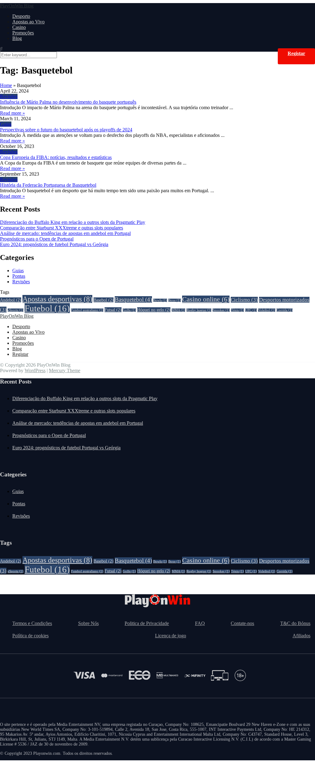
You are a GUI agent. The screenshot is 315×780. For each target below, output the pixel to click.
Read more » (12, 113)
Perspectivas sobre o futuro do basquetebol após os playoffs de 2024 (66, 129)
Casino (19, 27)
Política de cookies (30, 635)
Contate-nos (242, 623)
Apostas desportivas (57, 299)
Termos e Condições (32, 623)
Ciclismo (244, 300)
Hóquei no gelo (153, 309)
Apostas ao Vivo (28, 21)
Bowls (160, 300)
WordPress (35, 370)
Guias (5, 124)
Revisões (9, 96)
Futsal (113, 309)
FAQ (200, 623)
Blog (17, 38)
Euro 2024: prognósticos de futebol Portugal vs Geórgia (54, 244)
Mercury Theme (64, 370)
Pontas (18, 276)
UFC (251, 310)
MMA (178, 310)
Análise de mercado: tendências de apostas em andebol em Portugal (65, 233)
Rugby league (198, 310)
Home (6, 85)
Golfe (129, 310)
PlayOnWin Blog (17, 5)
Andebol (10, 299)
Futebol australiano (87, 310)
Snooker (221, 310)
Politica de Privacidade (147, 623)
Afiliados (301, 635)
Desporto (21, 16)
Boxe (174, 300)
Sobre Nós (88, 623)
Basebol (104, 299)
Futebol (47, 308)
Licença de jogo (170, 635)
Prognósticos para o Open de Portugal (37, 238)
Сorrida (285, 310)
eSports (15, 310)
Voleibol (266, 310)
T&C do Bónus (295, 623)
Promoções (23, 32)
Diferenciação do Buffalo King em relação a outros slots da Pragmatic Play (72, 222)
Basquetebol (133, 299)
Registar (296, 53)
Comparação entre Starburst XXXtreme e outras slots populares (61, 227)
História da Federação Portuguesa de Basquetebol (48, 185)
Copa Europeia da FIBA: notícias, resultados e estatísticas (56, 157)
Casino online (205, 299)
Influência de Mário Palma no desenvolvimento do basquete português (68, 102)
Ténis (237, 310)
